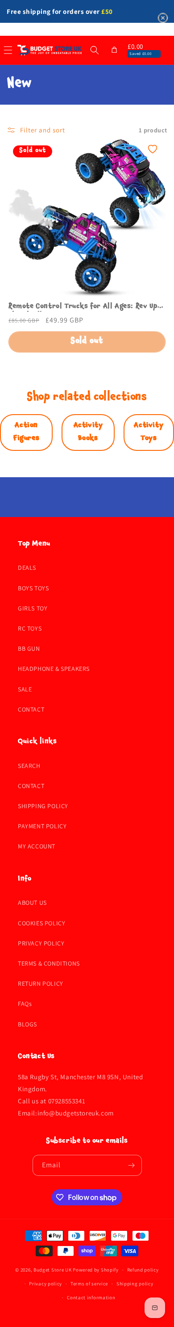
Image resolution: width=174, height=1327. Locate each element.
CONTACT (31, 709)
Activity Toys (148, 432)
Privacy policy (45, 1283)
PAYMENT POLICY (42, 826)
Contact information (91, 1297)
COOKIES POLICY (41, 923)
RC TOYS (29, 628)
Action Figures (26, 432)
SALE (25, 689)
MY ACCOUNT (36, 846)
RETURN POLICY (40, 983)
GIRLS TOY (32, 608)
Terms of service (89, 1283)
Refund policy (143, 1270)
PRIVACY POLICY (41, 943)
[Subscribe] (131, 1165)
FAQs (25, 1004)
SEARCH (29, 766)
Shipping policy (134, 1283)
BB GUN (29, 648)
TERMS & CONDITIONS (49, 963)
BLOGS (27, 1024)
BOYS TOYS (33, 588)
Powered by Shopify (96, 1270)
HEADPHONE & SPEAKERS (54, 669)
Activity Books (88, 432)
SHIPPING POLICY (43, 806)
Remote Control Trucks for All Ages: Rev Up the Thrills (82, 307)
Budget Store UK (52, 1270)
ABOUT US (32, 903)
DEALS (27, 568)
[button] (94, 50)
